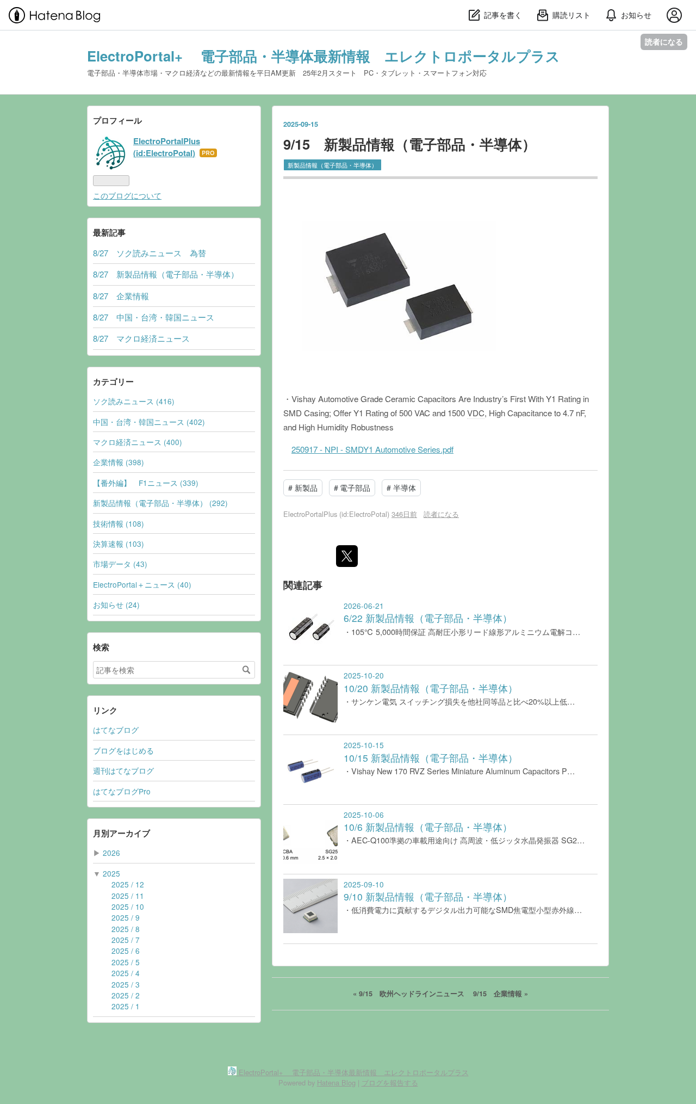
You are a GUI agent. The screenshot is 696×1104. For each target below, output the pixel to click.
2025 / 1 (125, 1006)
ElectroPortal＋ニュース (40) (142, 584)
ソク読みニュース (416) (134, 401)
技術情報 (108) (118, 523)
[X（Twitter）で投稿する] (347, 556)
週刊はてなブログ (123, 770)
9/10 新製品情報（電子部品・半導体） (428, 896)
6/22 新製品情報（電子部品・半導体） (428, 618)
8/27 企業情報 (121, 295)
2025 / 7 (125, 939)
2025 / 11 (127, 895)
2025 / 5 (125, 962)
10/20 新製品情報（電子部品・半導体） (431, 688)
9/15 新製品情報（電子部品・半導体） (409, 144)
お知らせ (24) (116, 604)
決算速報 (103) (118, 543)
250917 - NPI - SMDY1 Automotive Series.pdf (372, 449)
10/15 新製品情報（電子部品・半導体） (431, 757)
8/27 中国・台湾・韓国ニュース (153, 317)
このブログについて (127, 195)
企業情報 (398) (118, 462)
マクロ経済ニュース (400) (137, 441)
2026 (111, 852)
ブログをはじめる (123, 750)
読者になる (664, 41)
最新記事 (109, 232)
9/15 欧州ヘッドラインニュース (410, 993)
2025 (111, 873)
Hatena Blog (336, 1082)
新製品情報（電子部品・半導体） (332, 165)
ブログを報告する (390, 1082)
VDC (475, 412)
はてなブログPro (122, 791)
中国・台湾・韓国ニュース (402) (149, 421)
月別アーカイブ (121, 833)
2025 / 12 (127, 884)
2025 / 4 (125, 972)
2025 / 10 (127, 906)
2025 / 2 (125, 995)
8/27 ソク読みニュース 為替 (149, 252)
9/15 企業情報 (500, 993)
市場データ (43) (120, 563)
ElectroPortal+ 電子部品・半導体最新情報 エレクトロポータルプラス (323, 56)
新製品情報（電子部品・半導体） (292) (160, 502)
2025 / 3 (125, 984)
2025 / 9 (125, 917)
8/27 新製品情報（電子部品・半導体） (166, 274)
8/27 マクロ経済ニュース (141, 338)
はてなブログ (116, 729)
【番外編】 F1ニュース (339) (145, 482)
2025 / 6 (125, 950)
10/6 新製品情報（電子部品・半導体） (428, 827)
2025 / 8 (125, 928)
